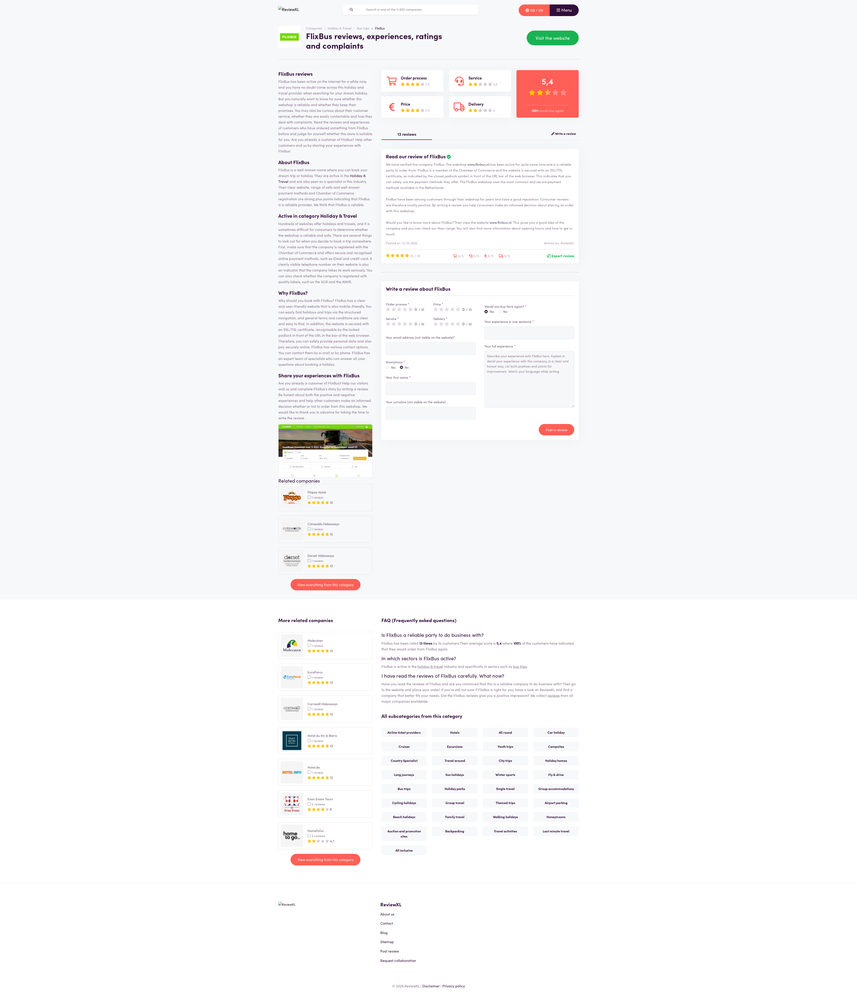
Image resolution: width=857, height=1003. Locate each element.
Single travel (505, 788)
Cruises (404, 746)
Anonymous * (395, 362)
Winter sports (505, 774)
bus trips (520, 666)
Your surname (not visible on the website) (416, 402)
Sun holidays (454, 774)
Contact (386, 923)
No (407, 367)
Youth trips (505, 746)
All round (505, 732)
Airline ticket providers (404, 732)
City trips (505, 760)
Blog (384, 932)
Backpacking (454, 831)
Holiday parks (455, 788)
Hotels (455, 732)
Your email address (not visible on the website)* (420, 337)
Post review (389, 951)
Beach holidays (404, 817)
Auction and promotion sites (404, 833)
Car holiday (556, 732)
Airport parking (556, 802)
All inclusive (404, 850)
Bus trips (363, 28)
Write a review (565, 133)
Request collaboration (398, 960)
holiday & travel (430, 666)
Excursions (455, 746)
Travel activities (505, 831)
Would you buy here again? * (506, 306)
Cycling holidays (404, 802)
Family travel (454, 817)
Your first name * (398, 377)
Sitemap (387, 941)
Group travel (454, 802)
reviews (553, 695)
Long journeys (404, 774)
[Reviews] (288, 10)
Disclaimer (431, 985)
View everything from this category (325, 584)
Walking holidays (505, 817)
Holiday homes (556, 760)
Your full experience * (500, 346)
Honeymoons (556, 817)
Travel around (455, 760)
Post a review (556, 429)
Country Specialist (404, 760)
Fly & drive (556, 774)
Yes (393, 367)
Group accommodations (556, 788)
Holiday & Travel (339, 28)
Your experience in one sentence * (509, 321)
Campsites (556, 746)
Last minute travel (556, 831)
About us (387, 913)
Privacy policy (453, 985)
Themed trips (505, 802)
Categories (314, 28)
